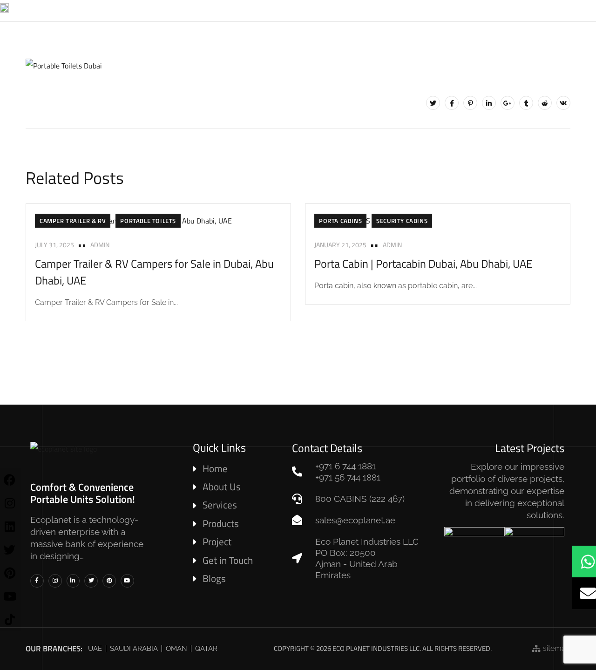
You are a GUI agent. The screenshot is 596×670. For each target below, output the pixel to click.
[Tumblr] (526, 103)
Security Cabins (401, 220)
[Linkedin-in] (73, 581)
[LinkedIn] (489, 103)
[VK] (563, 103)
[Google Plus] (508, 103)
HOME (169, 10)
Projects (365, 10)
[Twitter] (433, 103)
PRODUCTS (259, 10)
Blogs (413, 10)
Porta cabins (340, 220)
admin (99, 245)
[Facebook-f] (37, 581)
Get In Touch (468, 10)
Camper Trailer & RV (73, 220)
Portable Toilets (148, 220)
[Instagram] (55, 581)
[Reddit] (545, 103)
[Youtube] (127, 581)
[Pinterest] (470, 103)
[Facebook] (452, 103)
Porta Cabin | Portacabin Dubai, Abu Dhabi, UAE (423, 263)
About (209, 10)
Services (312, 10)
